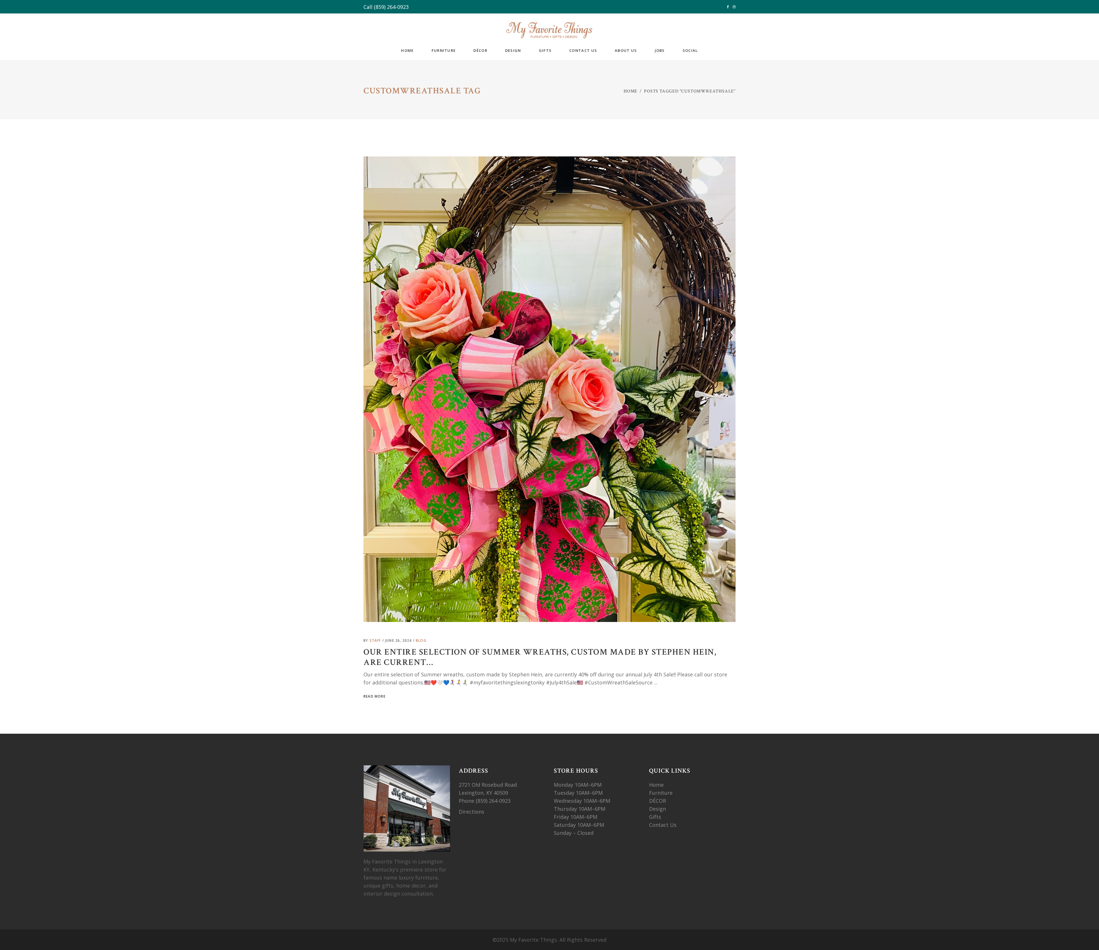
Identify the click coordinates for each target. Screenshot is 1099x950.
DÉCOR (657, 800)
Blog (421, 640)
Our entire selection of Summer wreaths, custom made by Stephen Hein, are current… (539, 657)
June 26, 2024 (399, 640)
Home (630, 91)
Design (657, 808)
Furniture (661, 792)
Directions (471, 811)
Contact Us (663, 824)
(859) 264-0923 (391, 6)
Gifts (655, 816)
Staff (375, 640)
